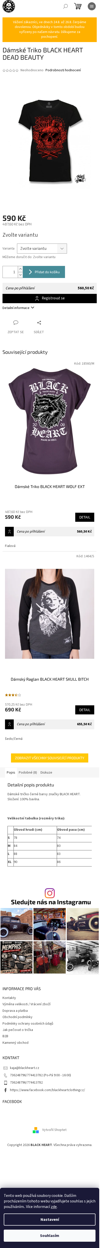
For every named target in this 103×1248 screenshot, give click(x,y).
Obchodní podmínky (17, 1017)
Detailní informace (16, 307)
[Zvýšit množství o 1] (20, 269)
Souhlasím (49, 1235)
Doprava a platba (15, 1010)
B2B (5, 1036)
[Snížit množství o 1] (20, 275)
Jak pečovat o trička (17, 1029)
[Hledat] (65, 6)
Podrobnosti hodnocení (63, 70)
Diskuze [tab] (46, 772)
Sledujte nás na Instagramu (51, 902)
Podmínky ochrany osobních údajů (27, 1023)
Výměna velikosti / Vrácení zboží (26, 1004)
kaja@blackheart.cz (24, 1067)
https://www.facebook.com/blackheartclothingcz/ (47, 1090)
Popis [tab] (11, 772)
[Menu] (92, 6)
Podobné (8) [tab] (28, 772)
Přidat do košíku (47, 272)
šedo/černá (13, 738)
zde (54, 1206)
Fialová (10, 545)
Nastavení (49, 1219)
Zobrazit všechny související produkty (49, 758)
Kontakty (9, 997)
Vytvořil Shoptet (54, 1129)
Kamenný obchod (15, 1042)
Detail (84, 517)
